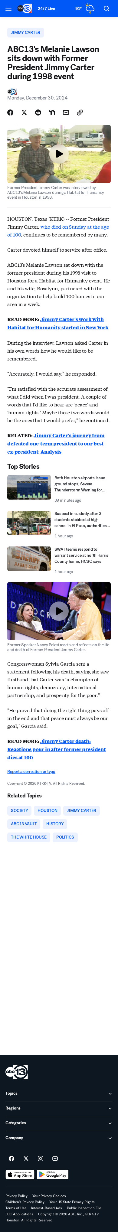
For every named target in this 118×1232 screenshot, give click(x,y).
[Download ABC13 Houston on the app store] (19, 1174)
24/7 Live (46, 8)
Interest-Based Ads (46, 1208)
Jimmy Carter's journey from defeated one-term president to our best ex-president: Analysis (55, 443)
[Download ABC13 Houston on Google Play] (53, 1174)
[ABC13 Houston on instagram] (40, 1159)
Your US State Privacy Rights (72, 1202)
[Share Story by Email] (66, 112)
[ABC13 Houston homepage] (24, 8)
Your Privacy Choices (49, 1196)
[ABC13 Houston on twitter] (26, 1159)
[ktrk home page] (16, 1072)
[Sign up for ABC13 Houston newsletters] (55, 1159)
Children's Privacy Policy (24, 1202)
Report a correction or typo (31, 771)
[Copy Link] (80, 112)
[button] (8, 8)
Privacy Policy (16, 1196)
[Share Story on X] (24, 112)
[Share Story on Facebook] (10, 112)
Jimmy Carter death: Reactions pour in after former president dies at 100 (56, 749)
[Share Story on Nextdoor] (52, 112)
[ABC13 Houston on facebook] (11, 1159)
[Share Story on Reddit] (38, 112)
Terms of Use (15, 1208)
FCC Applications (19, 1214)
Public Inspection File (84, 1208)
